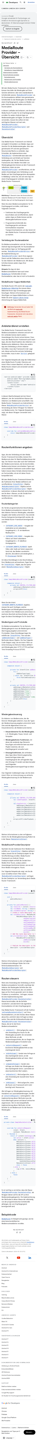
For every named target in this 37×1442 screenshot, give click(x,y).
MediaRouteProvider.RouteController (16, 999)
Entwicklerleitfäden (8, 1369)
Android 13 (5, 1351)
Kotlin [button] (6, 421)
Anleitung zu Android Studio (10, 1366)
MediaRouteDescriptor (10, 486)
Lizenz (14, 1427)
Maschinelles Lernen (8, 1298)
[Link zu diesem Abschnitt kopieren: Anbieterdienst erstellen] (31, 326)
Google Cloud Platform (9, 1417)
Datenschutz (6, 1307)
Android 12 (5, 1354)
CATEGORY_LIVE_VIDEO (14, 536)
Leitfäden (26, 39)
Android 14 (5, 1348)
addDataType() (26, 638)
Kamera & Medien (7, 1304)
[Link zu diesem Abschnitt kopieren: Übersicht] (15, 138)
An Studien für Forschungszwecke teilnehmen (16, 1396)
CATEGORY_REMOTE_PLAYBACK (16, 547)
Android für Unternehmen (10, 1271)
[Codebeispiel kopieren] (34, 375)
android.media (12, 316)
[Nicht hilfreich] (17, 43)
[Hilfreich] (14, 43)
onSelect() (10, 1030)
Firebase (4, 1414)
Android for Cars (7, 1328)
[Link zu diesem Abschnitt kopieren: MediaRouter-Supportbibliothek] (32, 282)
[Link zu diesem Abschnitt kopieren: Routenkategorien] (20, 504)
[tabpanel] (18, 432)
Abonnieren (30, 1432)
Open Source (6, 1277)
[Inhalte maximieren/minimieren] (15, 63)
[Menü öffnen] (3, 2)
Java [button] (14, 421)
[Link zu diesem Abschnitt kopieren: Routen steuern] (21, 979)
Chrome (4, 1411)
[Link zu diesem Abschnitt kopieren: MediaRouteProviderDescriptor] (32, 845)
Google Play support (8, 1393)
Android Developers (7, 37)
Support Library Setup (20, 298)
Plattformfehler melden (9, 1386)
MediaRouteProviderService (19, 251)
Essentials (19, 37)
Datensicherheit (7, 1274)
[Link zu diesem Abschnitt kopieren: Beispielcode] (18, 1215)
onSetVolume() (11, 1053)
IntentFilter (18, 484)
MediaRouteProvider (24, 95)
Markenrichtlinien (23, 1427)
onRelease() (10, 1083)
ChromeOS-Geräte (8, 1325)
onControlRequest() (13, 1045)
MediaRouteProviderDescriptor (14, 489)
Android (4, 1268)
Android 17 (5, 1339)
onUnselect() (11, 1074)
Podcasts (4, 1286)
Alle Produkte (6, 1420)
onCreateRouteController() (12, 1012)
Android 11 (5, 1358)
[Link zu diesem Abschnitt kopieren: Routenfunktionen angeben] (4, 450)
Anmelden (31, 2)
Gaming (4, 1295)
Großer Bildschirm (7, 1318)
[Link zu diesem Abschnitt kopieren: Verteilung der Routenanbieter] (31, 240)
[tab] (6, 421)
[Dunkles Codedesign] (32, 375)
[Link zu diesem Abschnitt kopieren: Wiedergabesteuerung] (24, 714)
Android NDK (6, 1378)
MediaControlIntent (19, 839)
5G (3, 1310)
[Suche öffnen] (20, 2)
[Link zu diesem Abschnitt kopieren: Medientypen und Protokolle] (29, 622)
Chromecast (11, 556)
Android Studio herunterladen (11, 1375)
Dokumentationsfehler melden (11, 1389)
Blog (3, 1283)
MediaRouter (7, 156)
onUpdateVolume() (13, 1064)
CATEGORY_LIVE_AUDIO (14, 526)
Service (24, 354)
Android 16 (5, 1342)
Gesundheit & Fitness (8, 1301)
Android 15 (5, 1345)
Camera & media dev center (13, 8)
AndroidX (19, 309)
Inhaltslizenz (30, 1242)
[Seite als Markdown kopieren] (28, 57)
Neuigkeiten (5, 1280)
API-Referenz (6, 1372)
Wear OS (4, 1321)
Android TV (5, 1331)
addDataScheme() (8, 638)
